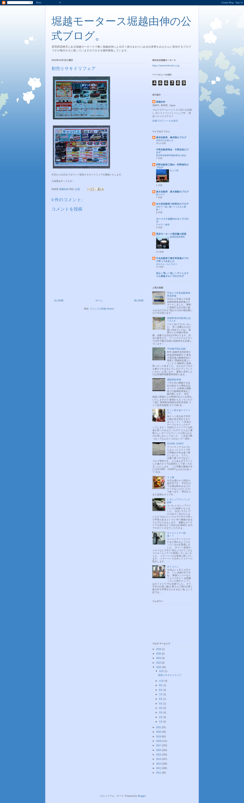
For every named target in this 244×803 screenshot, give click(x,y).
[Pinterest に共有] (102, 189)
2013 (159, 763)
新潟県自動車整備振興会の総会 (171, 155)
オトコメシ (173, 566)
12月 (162, 671)
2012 (159, 768)
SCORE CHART (175, 443)
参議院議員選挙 (177, 237)
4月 (161, 708)
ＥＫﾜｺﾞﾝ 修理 (163, 224)
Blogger (141, 796)
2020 (159, 732)
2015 (159, 754)
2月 (161, 717)
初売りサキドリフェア (169, 675)
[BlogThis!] (92, 189)
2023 (159, 662)
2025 (159, 653)
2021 (159, 727)
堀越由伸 (160, 101)
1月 (161, 721)
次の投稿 (58, 300)
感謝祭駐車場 (174, 379)
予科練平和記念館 (176, 348)
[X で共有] (96, 189)
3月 (161, 712)
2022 (159, 667)
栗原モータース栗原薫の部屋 (171, 234)
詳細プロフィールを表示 (165, 120)
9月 (161, 685)
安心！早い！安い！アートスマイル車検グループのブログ (172, 274)
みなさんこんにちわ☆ (167, 264)
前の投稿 (138, 300)
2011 (159, 772)
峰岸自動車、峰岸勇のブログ (171, 137)
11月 (162, 680)
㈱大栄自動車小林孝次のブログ (172, 203)
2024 (159, 658)
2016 (159, 750)
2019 (159, 736)
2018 (159, 741)
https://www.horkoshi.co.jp (166, 65)
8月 (161, 690)
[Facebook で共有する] (99, 189)
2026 (159, 649)
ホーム (98, 300)
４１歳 (170, 477)
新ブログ (160, 194)
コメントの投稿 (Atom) (102, 308)
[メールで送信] (89, 189)
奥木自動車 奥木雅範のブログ (172, 191)
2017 (159, 745)
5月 (161, 703)
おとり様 (174, 170)
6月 (161, 699)
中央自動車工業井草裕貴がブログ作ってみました (172, 259)
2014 (159, 759)
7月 (161, 694)
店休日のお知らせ (164, 140)
